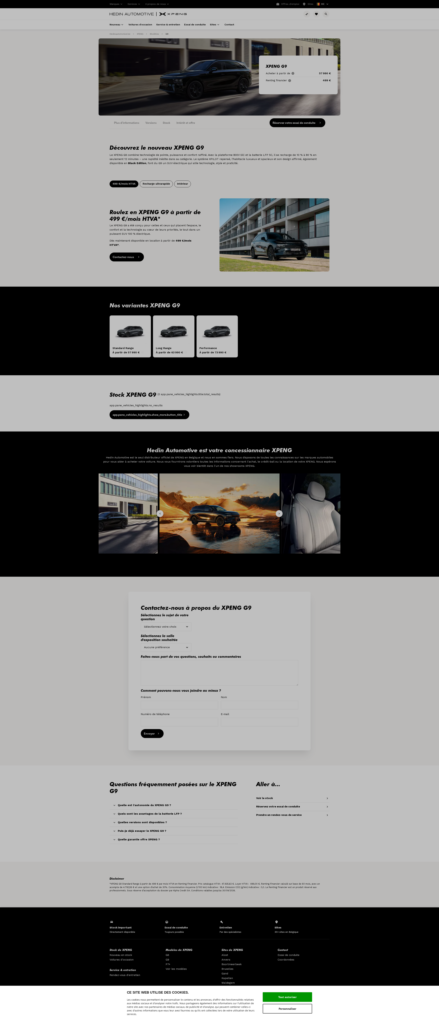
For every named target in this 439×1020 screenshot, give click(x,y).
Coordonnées (286, 959)
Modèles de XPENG (179, 950)
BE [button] (320, 4)
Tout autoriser (287, 997)
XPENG (140, 34)
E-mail (225, 714)
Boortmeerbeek (232, 964)
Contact (283, 950)
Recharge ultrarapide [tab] (156, 183)
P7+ (168, 964)
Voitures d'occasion (122, 959)
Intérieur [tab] (182, 183)
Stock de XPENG (121, 950)
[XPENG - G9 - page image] (274, 235)
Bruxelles (227, 968)
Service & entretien (123, 970)
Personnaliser (287, 1008)
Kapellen (227, 978)
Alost (225, 955)
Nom (224, 697)
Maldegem (228, 982)
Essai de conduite (288, 955)
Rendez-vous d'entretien (125, 975)
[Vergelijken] (307, 14)
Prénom (146, 697)
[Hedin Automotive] (132, 14)
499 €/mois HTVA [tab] (123, 183)
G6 (167, 955)
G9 (167, 959)
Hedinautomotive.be (120, 34)
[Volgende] (279, 513)
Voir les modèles (176, 968)
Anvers (226, 959)
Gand (225, 973)
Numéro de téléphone (155, 714)
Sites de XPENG (232, 950)
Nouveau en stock (121, 955)
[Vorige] (160, 513)
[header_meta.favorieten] (316, 14)
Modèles (154, 34)
